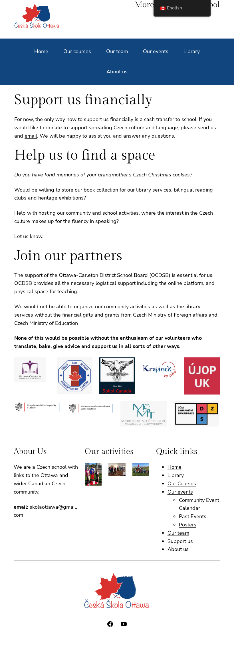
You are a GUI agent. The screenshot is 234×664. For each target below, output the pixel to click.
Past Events (192, 516)
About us (178, 549)
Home (174, 467)
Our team (178, 533)
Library (176, 475)
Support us (180, 541)
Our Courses (182, 483)
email (31, 135)
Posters (187, 524)
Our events (180, 491)
